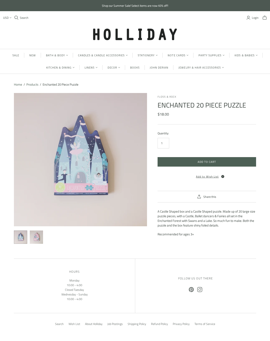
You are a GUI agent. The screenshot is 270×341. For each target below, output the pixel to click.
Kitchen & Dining (59, 67)
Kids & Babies (245, 55)
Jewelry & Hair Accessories (199, 67)
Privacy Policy (181, 324)
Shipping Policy (137, 324)
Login (255, 18)
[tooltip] (222, 176)
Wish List (74, 324)
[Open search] (16, 18)
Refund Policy (159, 324)
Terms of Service (204, 324)
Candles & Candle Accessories (101, 55)
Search (24, 18)
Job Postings (115, 324)
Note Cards (176, 55)
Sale (15, 55)
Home (18, 84)
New (32, 55)
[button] (207, 175)
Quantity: (163, 133)
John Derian (159, 67)
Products (32, 84)
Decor (112, 67)
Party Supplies (210, 55)
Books (135, 67)
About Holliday (94, 324)
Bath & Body (55, 55)
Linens (89, 67)
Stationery (146, 55)
